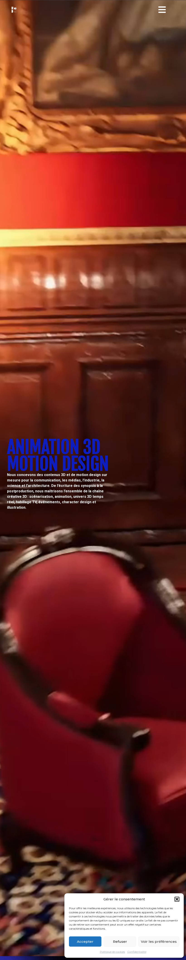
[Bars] (162, 9)
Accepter (85, 941)
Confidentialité (136, 951)
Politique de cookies (112, 951)
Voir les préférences (159, 941)
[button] (177, 899)
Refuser (120, 941)
